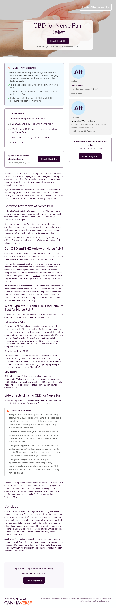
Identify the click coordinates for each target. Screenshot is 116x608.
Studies (36, 275)
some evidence (56, 273)
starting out (47, 417)
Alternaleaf (44, 545)
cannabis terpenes (40, 332)
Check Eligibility (58, 41)
